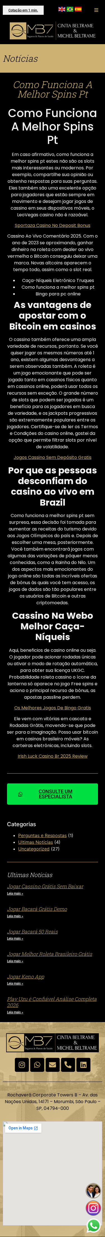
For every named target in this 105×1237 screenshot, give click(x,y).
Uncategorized (34, 849)
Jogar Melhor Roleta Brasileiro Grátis (49, 954)
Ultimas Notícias (35, 842)
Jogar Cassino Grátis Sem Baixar (45, 886)
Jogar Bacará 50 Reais (32, 931)
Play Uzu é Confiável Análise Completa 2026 (52, 1002)
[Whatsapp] (37, 1065)
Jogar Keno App (25, 976)
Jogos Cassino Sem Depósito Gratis (53, 457)
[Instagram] (22, 1065)
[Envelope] (53, 1065)
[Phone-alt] (68, 1065)
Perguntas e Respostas (42, 835)
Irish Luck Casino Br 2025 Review (53, 756)
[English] (62, 10)
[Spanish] (78, 10)
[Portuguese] (70, 10)
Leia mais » (15, 893)
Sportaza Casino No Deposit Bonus (52, 225)
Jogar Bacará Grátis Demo (37, 909)
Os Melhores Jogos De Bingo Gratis (52, 708)
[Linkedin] (83, 1065)
